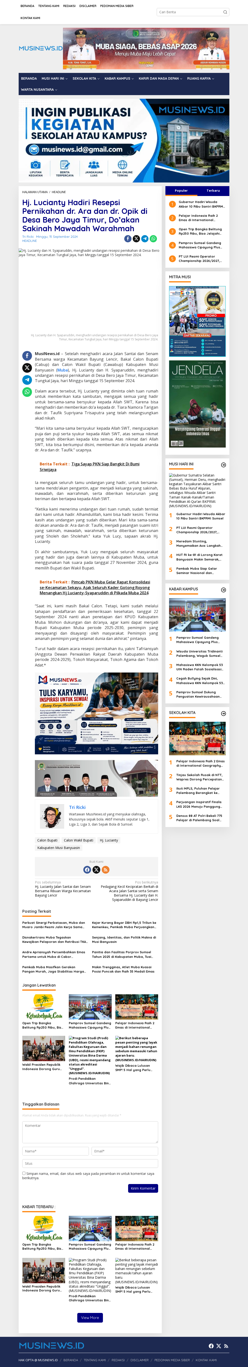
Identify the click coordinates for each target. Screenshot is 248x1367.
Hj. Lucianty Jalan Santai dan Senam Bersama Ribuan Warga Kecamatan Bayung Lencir (63, 889)
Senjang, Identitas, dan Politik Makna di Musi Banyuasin (124, 939)
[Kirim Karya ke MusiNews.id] (96, 713)
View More (90, 1317)
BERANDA (70, 1360)
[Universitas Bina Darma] (197, 321)
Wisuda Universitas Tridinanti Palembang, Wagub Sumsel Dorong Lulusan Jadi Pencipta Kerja (200, 653)
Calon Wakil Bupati (78, 840)
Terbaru (213, 190)
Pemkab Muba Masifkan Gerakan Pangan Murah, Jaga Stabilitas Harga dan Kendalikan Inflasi (53, 969)
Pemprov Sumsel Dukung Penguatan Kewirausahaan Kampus (198, 694)
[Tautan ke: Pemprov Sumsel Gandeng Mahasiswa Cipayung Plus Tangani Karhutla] (197, 615)
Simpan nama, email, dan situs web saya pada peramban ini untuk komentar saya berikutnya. (88, 1175)
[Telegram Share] (144, 238)
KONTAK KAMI (206, 1360)
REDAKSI (118, 1360)
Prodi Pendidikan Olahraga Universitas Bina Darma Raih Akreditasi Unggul (90, 1081)
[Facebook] (87, 870)
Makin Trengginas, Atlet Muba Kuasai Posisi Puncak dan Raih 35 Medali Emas (123, 969)
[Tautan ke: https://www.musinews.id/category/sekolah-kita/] (223, 713)
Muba (62, 370)
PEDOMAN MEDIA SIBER (172, 1360)
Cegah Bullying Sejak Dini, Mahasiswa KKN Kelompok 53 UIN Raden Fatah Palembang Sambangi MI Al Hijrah (199, 680)
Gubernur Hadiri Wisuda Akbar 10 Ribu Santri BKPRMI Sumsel (201, 204)
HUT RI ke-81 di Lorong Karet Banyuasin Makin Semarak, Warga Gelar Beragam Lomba (200, 557)
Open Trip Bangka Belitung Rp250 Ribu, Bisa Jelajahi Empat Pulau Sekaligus (42, 1025)
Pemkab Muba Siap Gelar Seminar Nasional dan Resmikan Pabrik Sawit (196, 571)
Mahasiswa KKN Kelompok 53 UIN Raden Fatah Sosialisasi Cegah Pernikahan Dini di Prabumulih (199, 667)
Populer (181, 190)
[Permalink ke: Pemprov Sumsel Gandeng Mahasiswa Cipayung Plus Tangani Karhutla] (90, 1006)
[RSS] (105, 870)
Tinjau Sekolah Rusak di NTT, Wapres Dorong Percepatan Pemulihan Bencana (199, 777)
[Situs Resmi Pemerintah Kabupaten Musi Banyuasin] (146, 48)
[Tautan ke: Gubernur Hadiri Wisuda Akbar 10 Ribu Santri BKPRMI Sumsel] (197, 490)
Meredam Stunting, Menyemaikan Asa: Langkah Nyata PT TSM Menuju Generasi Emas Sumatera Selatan (198, 543)
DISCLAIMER (140, 1360)
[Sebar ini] (128, 238)
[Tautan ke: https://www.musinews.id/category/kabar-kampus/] (223, 590)
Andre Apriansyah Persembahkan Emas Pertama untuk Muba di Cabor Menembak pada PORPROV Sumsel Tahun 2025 (53, 954)
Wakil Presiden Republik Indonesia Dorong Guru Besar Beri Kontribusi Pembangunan (41, 1067)
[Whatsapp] (153, 238)
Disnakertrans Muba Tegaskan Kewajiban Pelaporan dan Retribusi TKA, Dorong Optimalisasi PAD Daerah (54, 939)
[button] (225, 12)
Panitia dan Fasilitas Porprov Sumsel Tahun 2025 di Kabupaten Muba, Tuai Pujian (121, 954)
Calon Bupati (47, 840)
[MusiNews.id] (41, 48)
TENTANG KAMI (95, 1360)
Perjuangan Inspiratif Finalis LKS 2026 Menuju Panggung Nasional (199, 804)
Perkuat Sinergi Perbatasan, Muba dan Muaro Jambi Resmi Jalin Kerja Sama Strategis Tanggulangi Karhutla (53, 925)
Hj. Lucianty (109, 840)
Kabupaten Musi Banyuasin (58, 847)
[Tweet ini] (136, 238)
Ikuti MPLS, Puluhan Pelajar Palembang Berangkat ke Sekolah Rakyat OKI (198, 790)
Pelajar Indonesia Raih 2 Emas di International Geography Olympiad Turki (134, 1025)
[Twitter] (96, 870)
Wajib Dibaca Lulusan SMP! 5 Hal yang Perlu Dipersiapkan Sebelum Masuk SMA (133, 1068)
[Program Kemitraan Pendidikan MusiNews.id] (124, 140)
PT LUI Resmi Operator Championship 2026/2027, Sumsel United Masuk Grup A (202, 258)
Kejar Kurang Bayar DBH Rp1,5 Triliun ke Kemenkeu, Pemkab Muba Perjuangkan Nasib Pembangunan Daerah (124, 925)
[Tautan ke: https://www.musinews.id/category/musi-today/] (223, 465)
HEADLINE (29, 241)
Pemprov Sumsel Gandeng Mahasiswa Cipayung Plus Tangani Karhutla (90, 1025)
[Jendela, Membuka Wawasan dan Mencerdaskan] (197, 403)
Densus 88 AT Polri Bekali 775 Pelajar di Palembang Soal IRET (199, 818)
